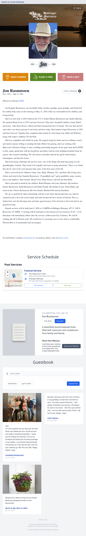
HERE (21, 100)
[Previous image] (5, 407)
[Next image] (39, 407)
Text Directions (38, 285)
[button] (13, 275)
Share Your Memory (71, 346)
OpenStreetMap (45, 530)
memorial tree (29, 237)
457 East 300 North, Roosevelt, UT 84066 (44, 281)
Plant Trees (67, 285)
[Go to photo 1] (21, 420)
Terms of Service (49, 526)
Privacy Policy (36, 526)
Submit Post (73, 383)
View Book (48, 321)
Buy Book (60, 321)
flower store (63, 237)
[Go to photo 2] (22, 420)
